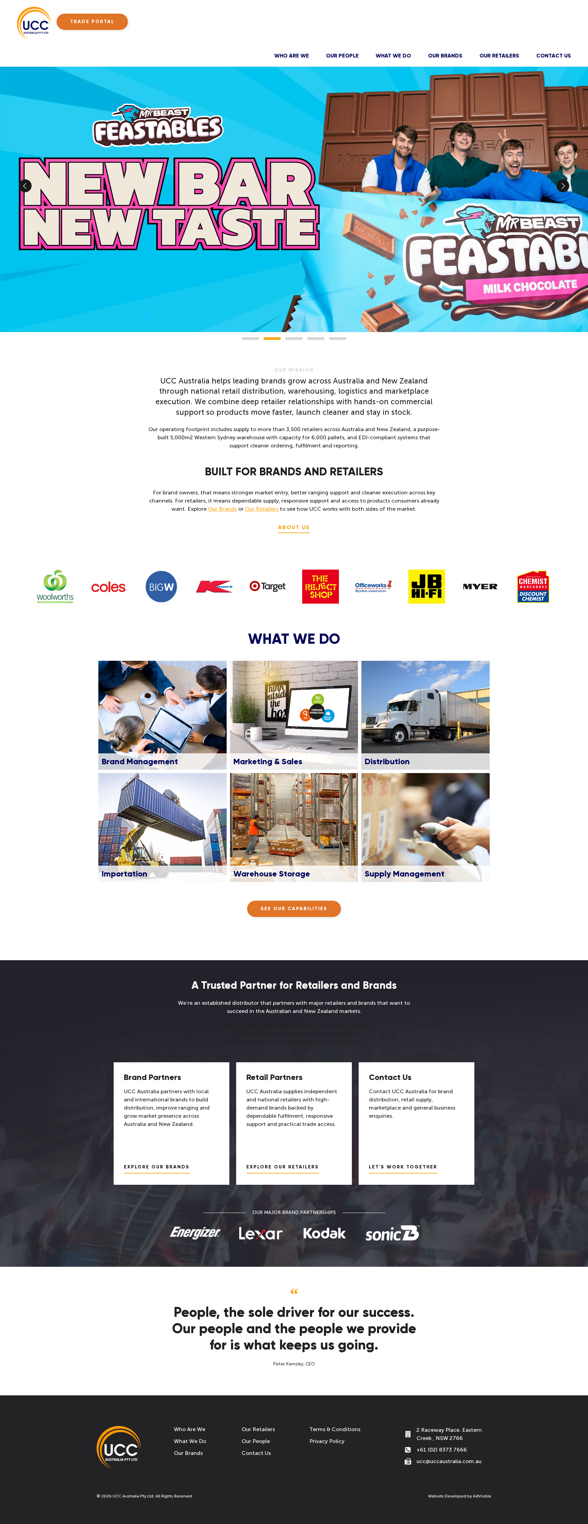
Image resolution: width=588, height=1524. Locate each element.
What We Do (393, 55)
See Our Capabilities (294, 909)
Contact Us (553, 55)
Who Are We (291, 55)
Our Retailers (499, 55)
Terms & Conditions (334, 1429)
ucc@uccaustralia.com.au (448, 1461)
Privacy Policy (326, 1441)
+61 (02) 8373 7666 (441, 1449)
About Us (294, 527)
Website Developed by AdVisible (459, 1496)
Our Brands (445, 55)
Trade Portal (92, 21)
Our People (342, 55)
